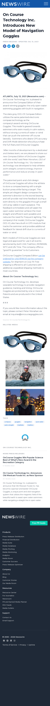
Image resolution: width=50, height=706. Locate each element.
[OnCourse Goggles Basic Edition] (25, 94)
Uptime (31, 645)
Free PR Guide (39, 523)
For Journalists (8, 596)
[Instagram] (14, 641)
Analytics (6, 555)
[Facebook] (4, 641)
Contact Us (6, 617)
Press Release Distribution (13, 536)
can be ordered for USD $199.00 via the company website (24, 258)
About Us (6, 574)
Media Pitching (8, 549)
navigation (28, 422)
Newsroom (7, 599)
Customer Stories (9, 580)
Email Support (8, 620)
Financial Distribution (10, 540)
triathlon (30, 425)
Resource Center (9, 592)
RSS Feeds (7, 605)
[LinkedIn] (11, 641)
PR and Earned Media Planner (14, 602)
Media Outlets (8, 608)
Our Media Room (9, 583)
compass (7, 422)
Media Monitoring (9, 552)
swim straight (9, 425)
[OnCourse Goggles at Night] (25, 401)
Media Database (9, 546)
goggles (18, 422)
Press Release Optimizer (12, 565)
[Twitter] (7, 641)
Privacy (23, 645)
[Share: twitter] (9, 46)
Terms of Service (9, 645)
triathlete (20, 425)
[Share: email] (17, 46)
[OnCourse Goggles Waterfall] (25, 372)
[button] (46, 3)
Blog (4, 577)
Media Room (7, 558)
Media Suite (7, 543)
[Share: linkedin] (13, 46)
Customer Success (10, 561)
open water (39, 422)
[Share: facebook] (4, 46)
